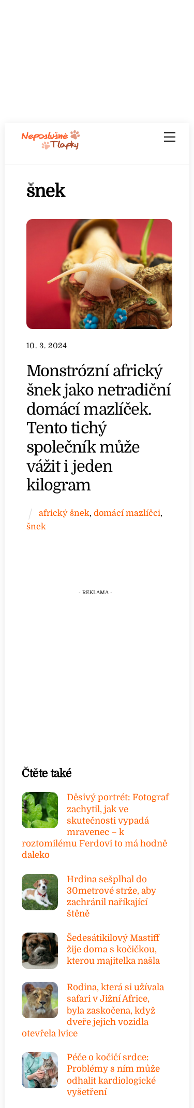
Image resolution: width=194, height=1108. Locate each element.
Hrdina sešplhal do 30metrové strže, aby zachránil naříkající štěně (111, 896)
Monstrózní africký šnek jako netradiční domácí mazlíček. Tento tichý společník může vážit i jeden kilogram (98, 428)
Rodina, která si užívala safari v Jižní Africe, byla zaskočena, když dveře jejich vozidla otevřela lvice (93, 1010)
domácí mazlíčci (127, 513)
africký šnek (64, 513)
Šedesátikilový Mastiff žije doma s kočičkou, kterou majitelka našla (113, 949)
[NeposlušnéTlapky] (51, 146)
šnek (36, 526)
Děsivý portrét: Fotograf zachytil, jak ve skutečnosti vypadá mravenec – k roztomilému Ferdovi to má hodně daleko (95, 826)
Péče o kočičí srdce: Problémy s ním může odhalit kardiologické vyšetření (113, 1074)
